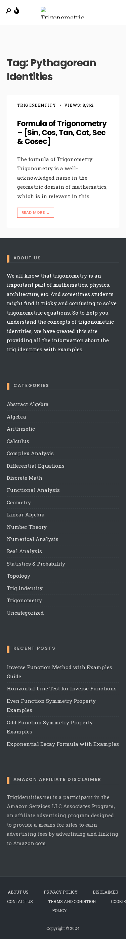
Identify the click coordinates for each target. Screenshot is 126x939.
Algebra (16, 416)
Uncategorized (25, 612)
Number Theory (27, 526)
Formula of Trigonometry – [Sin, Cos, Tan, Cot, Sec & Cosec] (62, 133)
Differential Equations (36, 465)
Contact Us (20, 901)
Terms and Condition (72, 901)
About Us (18, 892)
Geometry (19, 502)
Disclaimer (105, 892)
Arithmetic (21, 428)
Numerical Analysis (32, 539)
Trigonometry (24, 600)
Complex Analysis (30, 453)
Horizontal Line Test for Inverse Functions (62, 688)
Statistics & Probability (36, 563)
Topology (18, 575)
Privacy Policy (61, 892)
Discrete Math (24, 477)
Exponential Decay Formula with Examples (63, 744)
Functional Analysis (33, 489)
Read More (36, 212)
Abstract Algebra (28, 404)
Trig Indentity (36, 105)
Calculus (18, 441)
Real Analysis (24, 551)
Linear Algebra (26, 514)
